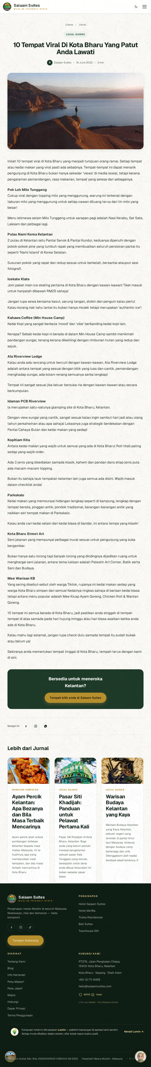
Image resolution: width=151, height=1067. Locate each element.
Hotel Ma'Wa (87, 910)
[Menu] (144, 7)
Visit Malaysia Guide (107, 1002)
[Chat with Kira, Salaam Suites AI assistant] (140, 1056)
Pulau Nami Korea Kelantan (30, 234)
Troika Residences (91, 917)
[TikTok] (30, 927)
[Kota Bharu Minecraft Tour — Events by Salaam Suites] (10, 1056)
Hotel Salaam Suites (92, 904)
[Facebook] (25, 726)
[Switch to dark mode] (136, 6)
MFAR (87, 994)
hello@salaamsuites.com (95, 986)
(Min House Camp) (48, 317)
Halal (99, 994)
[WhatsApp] (45, 726)
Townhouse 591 (89, 931)
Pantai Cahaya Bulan (23, 429)
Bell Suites (86, 924)
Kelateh (92, 1002)
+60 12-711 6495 (89, 979)
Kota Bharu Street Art (25, 533)
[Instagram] (35, 726)
